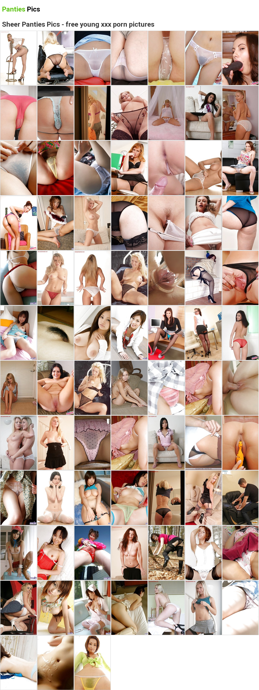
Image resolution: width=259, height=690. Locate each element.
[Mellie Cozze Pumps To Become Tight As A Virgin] (18, 113)
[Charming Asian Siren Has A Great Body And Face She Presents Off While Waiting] (92, 663)
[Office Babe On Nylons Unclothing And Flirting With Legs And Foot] (55, 58)
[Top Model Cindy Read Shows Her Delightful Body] (55, 443)
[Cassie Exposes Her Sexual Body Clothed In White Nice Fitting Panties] (92, 223)
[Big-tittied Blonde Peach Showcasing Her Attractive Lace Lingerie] (129, 278)
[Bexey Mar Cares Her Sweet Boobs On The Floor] (203, 113)
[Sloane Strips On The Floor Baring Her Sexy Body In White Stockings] (55, 498)
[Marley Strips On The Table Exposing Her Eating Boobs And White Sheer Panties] (166, 608)
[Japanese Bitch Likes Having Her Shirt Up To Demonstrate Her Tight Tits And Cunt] (55, 333)
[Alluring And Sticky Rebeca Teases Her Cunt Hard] (166, 223)
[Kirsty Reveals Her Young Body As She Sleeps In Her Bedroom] (166, 553)
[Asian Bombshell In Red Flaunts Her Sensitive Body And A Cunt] (92, 553)
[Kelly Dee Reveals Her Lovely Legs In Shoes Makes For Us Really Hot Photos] (203, 553)
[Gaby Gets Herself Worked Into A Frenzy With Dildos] (240, 333)
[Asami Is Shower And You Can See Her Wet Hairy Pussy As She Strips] (55, 608)
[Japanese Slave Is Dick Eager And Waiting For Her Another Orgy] (18, 498)
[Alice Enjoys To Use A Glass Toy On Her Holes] (166, 278)
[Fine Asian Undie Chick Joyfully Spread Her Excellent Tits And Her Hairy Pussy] (92, 443)
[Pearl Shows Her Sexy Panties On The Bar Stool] (18, 58)
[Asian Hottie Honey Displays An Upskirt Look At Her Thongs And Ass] (18, 278)
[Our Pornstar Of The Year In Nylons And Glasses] (203, 333)
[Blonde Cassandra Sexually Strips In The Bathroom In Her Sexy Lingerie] (92, 113)
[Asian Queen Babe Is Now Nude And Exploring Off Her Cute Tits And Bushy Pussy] (203, 58)
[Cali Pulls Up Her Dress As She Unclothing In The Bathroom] (166, 498)
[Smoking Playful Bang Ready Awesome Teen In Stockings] (129, 113)
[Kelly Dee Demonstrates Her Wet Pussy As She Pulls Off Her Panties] (203, 443)
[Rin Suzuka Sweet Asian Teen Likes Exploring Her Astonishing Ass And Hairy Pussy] (18, 168)
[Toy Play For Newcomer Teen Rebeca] (240, 168)
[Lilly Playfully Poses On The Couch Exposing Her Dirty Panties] (166, 443)
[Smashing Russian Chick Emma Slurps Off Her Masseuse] (240, 388)
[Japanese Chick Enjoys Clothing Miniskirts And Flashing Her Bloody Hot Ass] (18, 663)
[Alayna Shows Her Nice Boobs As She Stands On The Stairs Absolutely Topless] (203, 608)
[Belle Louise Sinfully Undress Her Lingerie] (92, 278)
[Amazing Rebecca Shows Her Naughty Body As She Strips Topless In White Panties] (203, 168)
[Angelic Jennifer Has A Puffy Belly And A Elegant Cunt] (166, 58)
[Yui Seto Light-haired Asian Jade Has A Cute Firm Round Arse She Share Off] (55, 168)
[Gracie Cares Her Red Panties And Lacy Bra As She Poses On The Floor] (55, 278)
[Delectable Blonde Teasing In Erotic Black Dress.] (203, 498)
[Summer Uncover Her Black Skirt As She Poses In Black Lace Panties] (129, 553)
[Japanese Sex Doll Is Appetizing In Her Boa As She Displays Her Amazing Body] (240, 553)
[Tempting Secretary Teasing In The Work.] (166, 333)
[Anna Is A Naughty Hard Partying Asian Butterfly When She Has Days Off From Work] (18, 333)
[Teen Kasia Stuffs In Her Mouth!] (129, 388)
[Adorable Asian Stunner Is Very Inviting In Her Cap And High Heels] (18, 553)
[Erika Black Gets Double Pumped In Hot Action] (166, 168)
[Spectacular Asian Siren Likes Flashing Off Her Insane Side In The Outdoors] (92, 168)
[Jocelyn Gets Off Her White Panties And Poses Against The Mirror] (240, 113)
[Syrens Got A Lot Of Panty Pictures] (18, 608)
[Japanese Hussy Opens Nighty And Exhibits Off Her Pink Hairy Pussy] (55, 223)
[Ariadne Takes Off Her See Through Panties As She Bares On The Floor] (240, 223)
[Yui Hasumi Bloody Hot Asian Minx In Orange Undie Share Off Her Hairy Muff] (55, 553)
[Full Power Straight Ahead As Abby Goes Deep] (55, 113)
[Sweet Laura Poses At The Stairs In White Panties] (203, 223)
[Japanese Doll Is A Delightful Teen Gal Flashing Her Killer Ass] (92, 608)
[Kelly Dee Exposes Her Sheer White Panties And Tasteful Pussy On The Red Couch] (92, 58)
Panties (21, 9)
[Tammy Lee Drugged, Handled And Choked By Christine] (240, 498)
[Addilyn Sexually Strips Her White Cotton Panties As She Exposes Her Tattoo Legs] (129, 58)
